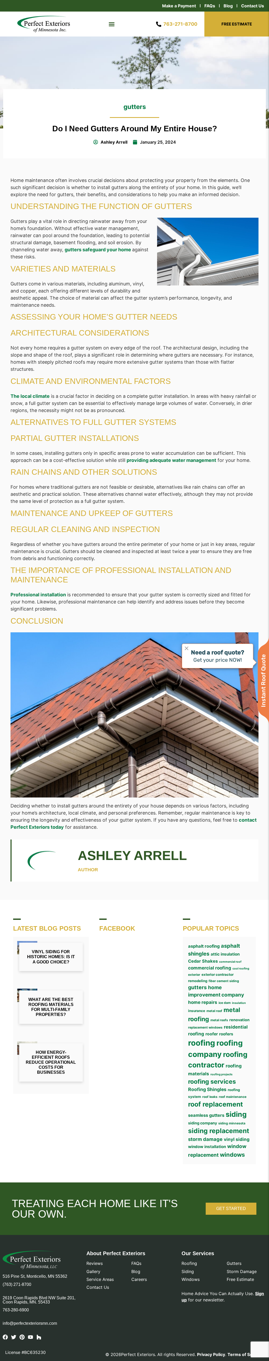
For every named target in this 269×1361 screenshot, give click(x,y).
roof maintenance (232, 1097)
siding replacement (218, 1131)
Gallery (93, 1271)
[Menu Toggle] (111, 24)
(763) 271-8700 (17, 1284)
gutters (134, 107)
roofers (226, 1033)
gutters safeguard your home (98, 249)
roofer (211, 1033)
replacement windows (205, 1027)
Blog (228, 5)
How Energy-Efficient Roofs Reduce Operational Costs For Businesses (51, 1062)
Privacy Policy (211, 1354)
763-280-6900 (16, 1310)
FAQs (209, 5)
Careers (139, 1279)
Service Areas (100, 1279)
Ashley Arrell (132, 855)
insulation (239, 1003)
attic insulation (225, 954)
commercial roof (230, 961)
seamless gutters (206, 1115)
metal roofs (219, 1020)
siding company (202, 1123)
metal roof (214, 1011)
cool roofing (240, 968)
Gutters (234, 1263)
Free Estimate (240, 1279)
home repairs (202, 1002)
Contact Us (252, 5)
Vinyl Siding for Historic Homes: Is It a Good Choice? (51, 957)
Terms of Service (245, 1354)
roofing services (212, 1081)
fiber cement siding (224, 981)
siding (236, 1114)
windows (232, 1154)
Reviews (94, 1263)
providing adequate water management (171, 460)
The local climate (30, 396)
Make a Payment (179, 5)
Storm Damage (242, 1271)
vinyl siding (237, 1139)
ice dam (225, 1003)
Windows (191, 1279)
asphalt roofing (204, 946)
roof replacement (215, 1104)
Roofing (189, 1263)
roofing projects (221, 1074)
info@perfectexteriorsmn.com (30, 1323)
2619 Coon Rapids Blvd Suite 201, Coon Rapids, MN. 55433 (39, 1300)
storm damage (205, 1139)
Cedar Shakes (203, 961)
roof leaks (210, 1097)
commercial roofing (209, 968)
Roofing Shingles (207, 1089)
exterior (194, 975)
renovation (239, 1020)
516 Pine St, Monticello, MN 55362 (35, 1276)
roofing (201, 1042)
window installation (207, 1146)
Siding (188, 1271)
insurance (196, 1011)
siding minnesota (231, 1123)
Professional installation (38, 594)
